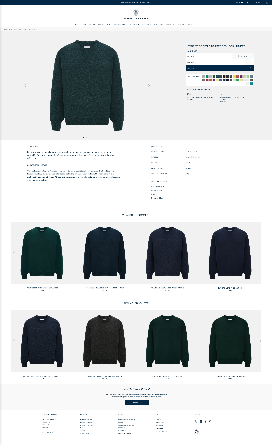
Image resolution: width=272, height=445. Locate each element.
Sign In (258, 2)
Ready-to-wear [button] (136, 24)
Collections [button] (80, 24)
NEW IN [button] (92, 24)
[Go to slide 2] (85, 137)
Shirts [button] (100, 24)
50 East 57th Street (162, 431)
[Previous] (25, 85)
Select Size (191, 56)
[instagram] (201, 421)
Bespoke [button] (181, 24)
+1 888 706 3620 (46, 422)
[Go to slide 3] (88, 137)
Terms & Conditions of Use (126, 425)
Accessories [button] (151, 24)
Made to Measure (167, 24)
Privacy (120, 422)
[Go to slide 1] (83, 137)
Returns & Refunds (86, 422)
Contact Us (45, 424)
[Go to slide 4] (90, 137)
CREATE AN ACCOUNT (48, 432)
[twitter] (196, 421)
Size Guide (244, 56)
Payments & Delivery (86, 420)
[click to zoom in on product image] (87, 85)
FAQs (81, 428)
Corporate (121, 428)
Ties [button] (108, 24)
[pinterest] (210, 421)
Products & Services (86, 425)
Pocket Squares (120, 24)
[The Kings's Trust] (212, 432)
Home (5, 29)
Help (248, 2)
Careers (45, 427)
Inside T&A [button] (192, 24)
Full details (190, 100)
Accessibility (122, 430)
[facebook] (206, 421)
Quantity (190, 62)
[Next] (149, 85)
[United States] (242, 2)
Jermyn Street (160, 422)
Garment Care (84, 433)
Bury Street (160, 425)
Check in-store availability (198, 89)
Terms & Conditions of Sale (126, 420)
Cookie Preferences (124, 433)
